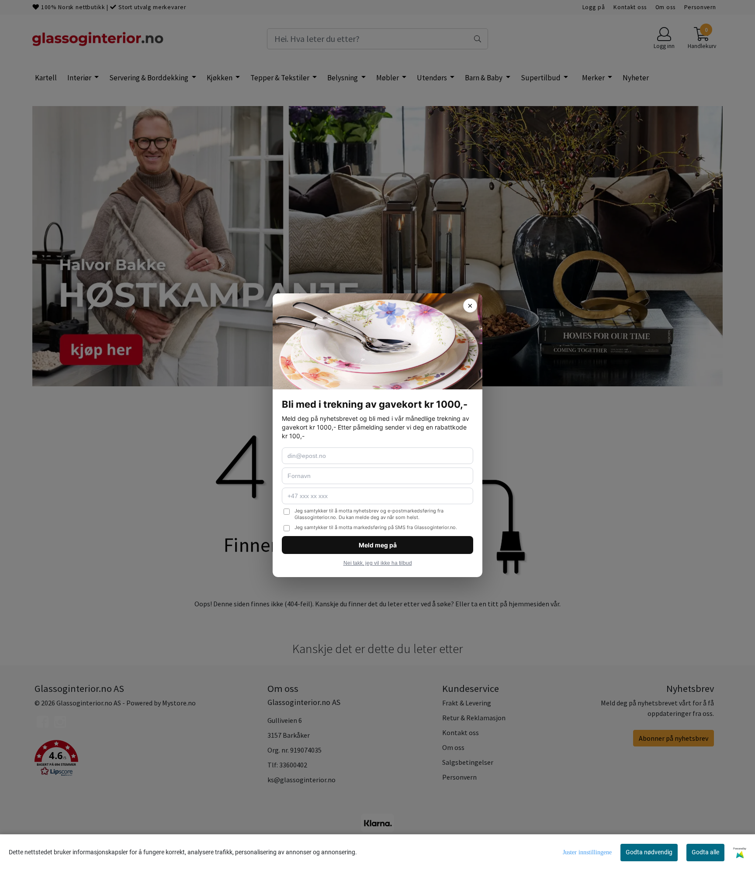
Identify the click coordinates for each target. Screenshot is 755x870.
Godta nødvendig (649, 852)
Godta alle (705, 852)
